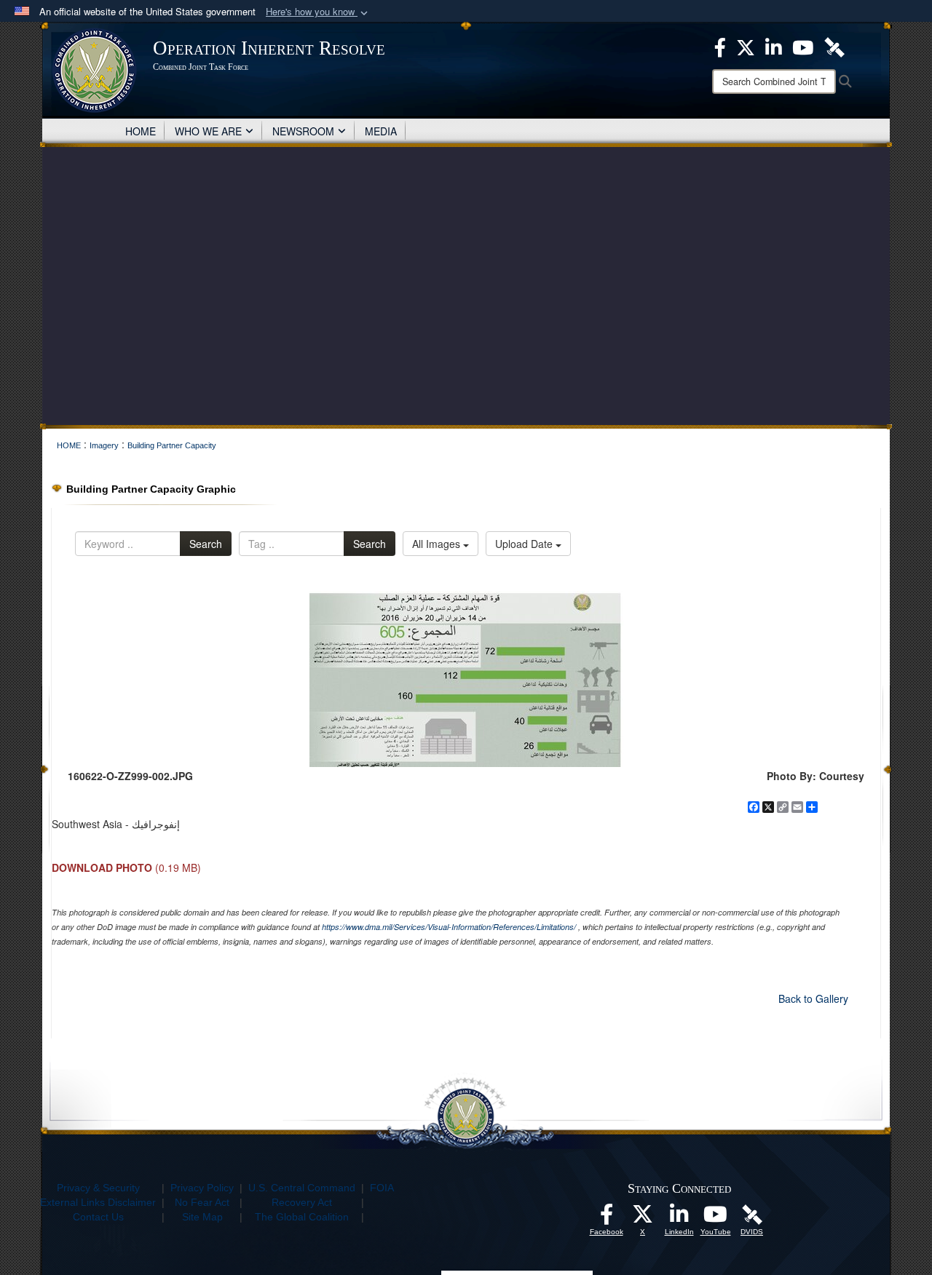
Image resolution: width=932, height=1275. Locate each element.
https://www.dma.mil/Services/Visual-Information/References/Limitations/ (449, 926)
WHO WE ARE (208, 131)
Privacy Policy (202, 1187)
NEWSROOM (303, 131)
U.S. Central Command (301, 1187)
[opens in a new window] (606, 1218)
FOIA (382, 1187)
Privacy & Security (98, 1187)
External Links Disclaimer (98, 1202)
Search (205, 543)
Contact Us (98, 1217)
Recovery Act (302, 1202)
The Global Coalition (302, 1217)
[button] (318, 12)
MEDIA (381, 131)
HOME (140, 131)
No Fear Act (202, 1202)
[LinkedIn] (679, 1218)
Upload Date (525, 543)
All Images (437, 543)
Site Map (202, 1217)
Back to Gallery (813, 998)
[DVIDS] (752, 1214)
